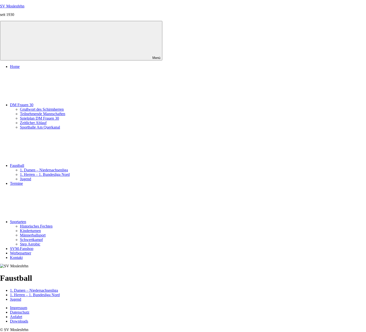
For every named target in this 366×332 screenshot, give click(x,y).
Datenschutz (19, 312)
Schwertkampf (31, 239)
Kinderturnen (30, 231)
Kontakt (16, 257)
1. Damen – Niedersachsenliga (44, 170)
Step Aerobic (30, 244)
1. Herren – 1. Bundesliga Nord (45, 174)
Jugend (25, 179)
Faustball (17, 165)
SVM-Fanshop (21, 248)
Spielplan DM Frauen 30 (39, 118)
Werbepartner (20, 253)
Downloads (19, 321)
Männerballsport (33, 235)
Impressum (18, 308)
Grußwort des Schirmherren (42, 109)
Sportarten (18, 222)
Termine (16, 183)
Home (15, 66)
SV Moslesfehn (12, 6)
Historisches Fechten (36, 226)
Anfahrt (16, 317)
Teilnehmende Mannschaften (42, 114)
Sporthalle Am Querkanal (40, 127)
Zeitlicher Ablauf (33, 123)
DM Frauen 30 (21, 105)
